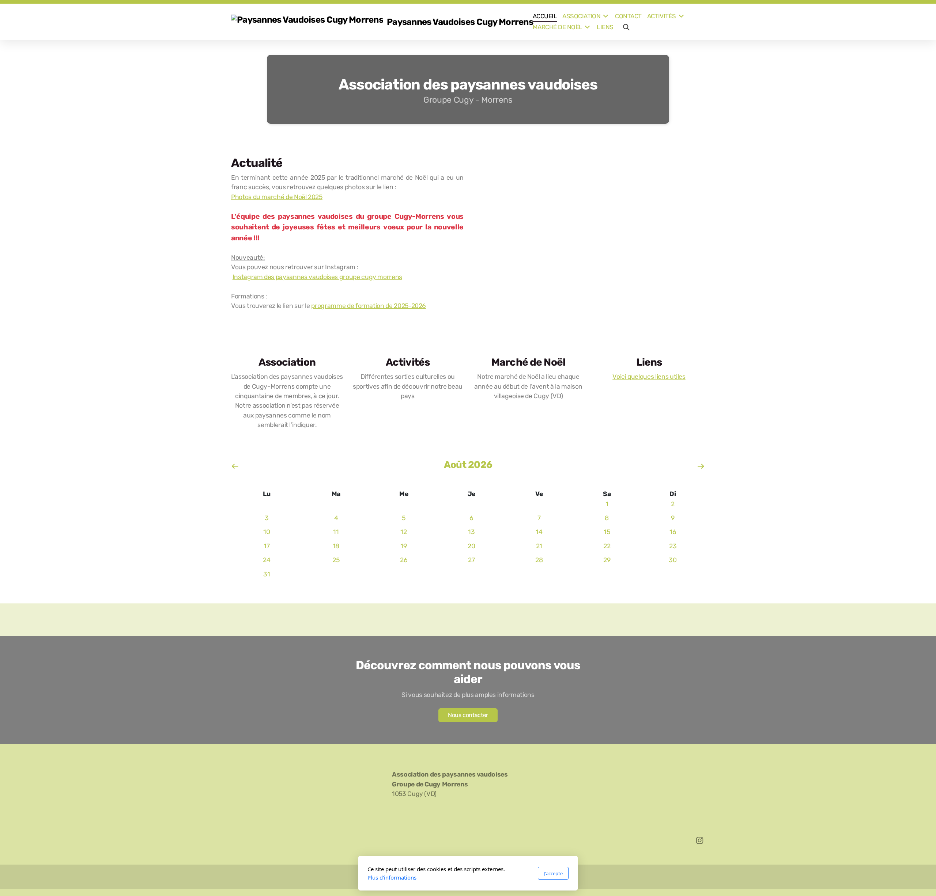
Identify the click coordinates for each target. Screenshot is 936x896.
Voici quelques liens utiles (649, 376)
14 (539, 531)
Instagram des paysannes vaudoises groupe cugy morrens (317, 277)
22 (606, 546)
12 (403, 531)
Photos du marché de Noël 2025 (276, 197)
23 (672, 546)
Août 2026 (468, 464)
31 (266, 574)
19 (403, 546)
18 (336, 546)
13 (471, 531)
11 (336, 531)
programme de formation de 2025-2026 (368, 305)
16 (672, 531)
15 (607, 531)
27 (471, 560)
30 (672, 560)
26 (403, 560)
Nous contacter (468, 715)
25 (335, 560)
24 (266, 560)
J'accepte (553, 873)
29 (606, 560)
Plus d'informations (391, 877)
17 (266, 546)
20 (471, 546)
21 (539, 546)
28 (539, 560)
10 (266, 531)
